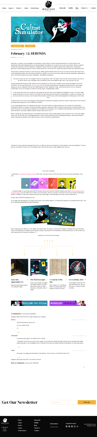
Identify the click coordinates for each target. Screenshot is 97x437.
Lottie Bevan (20, 57)
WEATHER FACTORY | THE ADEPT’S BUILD (29, 359)
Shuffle (70, 8)
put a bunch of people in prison (27, 174)
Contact (93, 8)
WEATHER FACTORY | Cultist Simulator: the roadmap (31, 317)
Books (18, 8)
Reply (18, 332)
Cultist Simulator (17, 46)
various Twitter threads (38, 85)
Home (4, 8)
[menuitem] (4, 8)
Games (11, 8)
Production (30, 46)
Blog (77, 8)
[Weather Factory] (48, 6)
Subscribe (62, 8)
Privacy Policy (54, 427)
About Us (84, 8)
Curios (26, 8)
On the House (35, 8)
